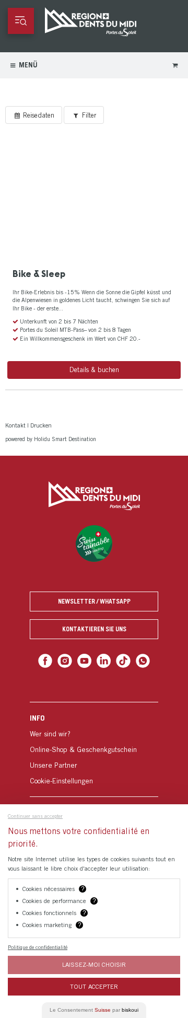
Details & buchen (94, 369)
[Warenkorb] (175, 65)
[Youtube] (84, 659)
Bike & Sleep (38, 273)
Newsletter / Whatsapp (94, 600)
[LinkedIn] (104, 659)
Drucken (39, 424)
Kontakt (15, 424)
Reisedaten (35, 114)
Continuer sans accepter (35, 816)
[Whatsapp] (142, 659)
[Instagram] (65, 659)
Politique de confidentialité (37, 947)
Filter (82, 114)
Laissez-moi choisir (94, 964)
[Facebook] (46, 659)
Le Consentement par (94, 1010)
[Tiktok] (123, 659)
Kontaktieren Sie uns (94, 628)
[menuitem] (94, 747)
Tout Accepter (94, 986)
